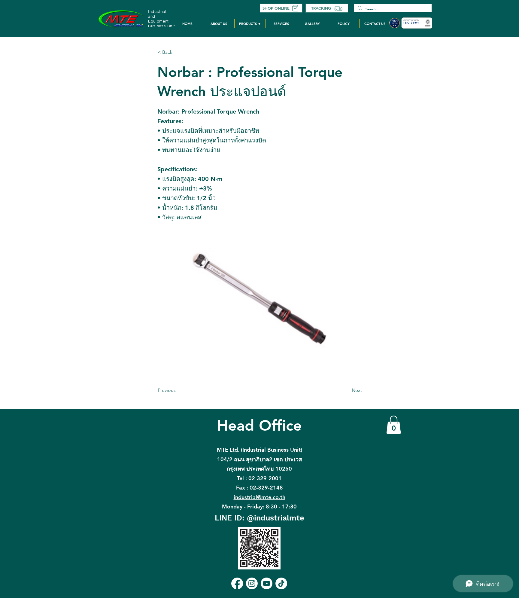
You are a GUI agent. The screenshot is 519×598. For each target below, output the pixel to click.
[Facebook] (237, 583)
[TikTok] (281, 583)
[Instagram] (252, 583)
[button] (250, 23)
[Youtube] (266, 583)
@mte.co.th (259, 497)
